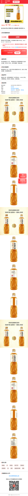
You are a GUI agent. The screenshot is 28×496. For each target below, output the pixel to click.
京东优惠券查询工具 (14, 476)
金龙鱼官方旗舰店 (15, 88)
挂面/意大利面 (17, 468)
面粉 (23, 468)
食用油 (11, 465)
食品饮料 (13, 90)
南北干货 (16, 465)
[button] (22, 176)
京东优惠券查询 (7, 2)
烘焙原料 (3, 468)
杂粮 (11, 468)
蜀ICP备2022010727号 (14, 494)
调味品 (22, 90)
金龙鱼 (12, 86)
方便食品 (22, 465)
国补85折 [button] (16, 2)
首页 (1, 2)
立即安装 (17, 52)
